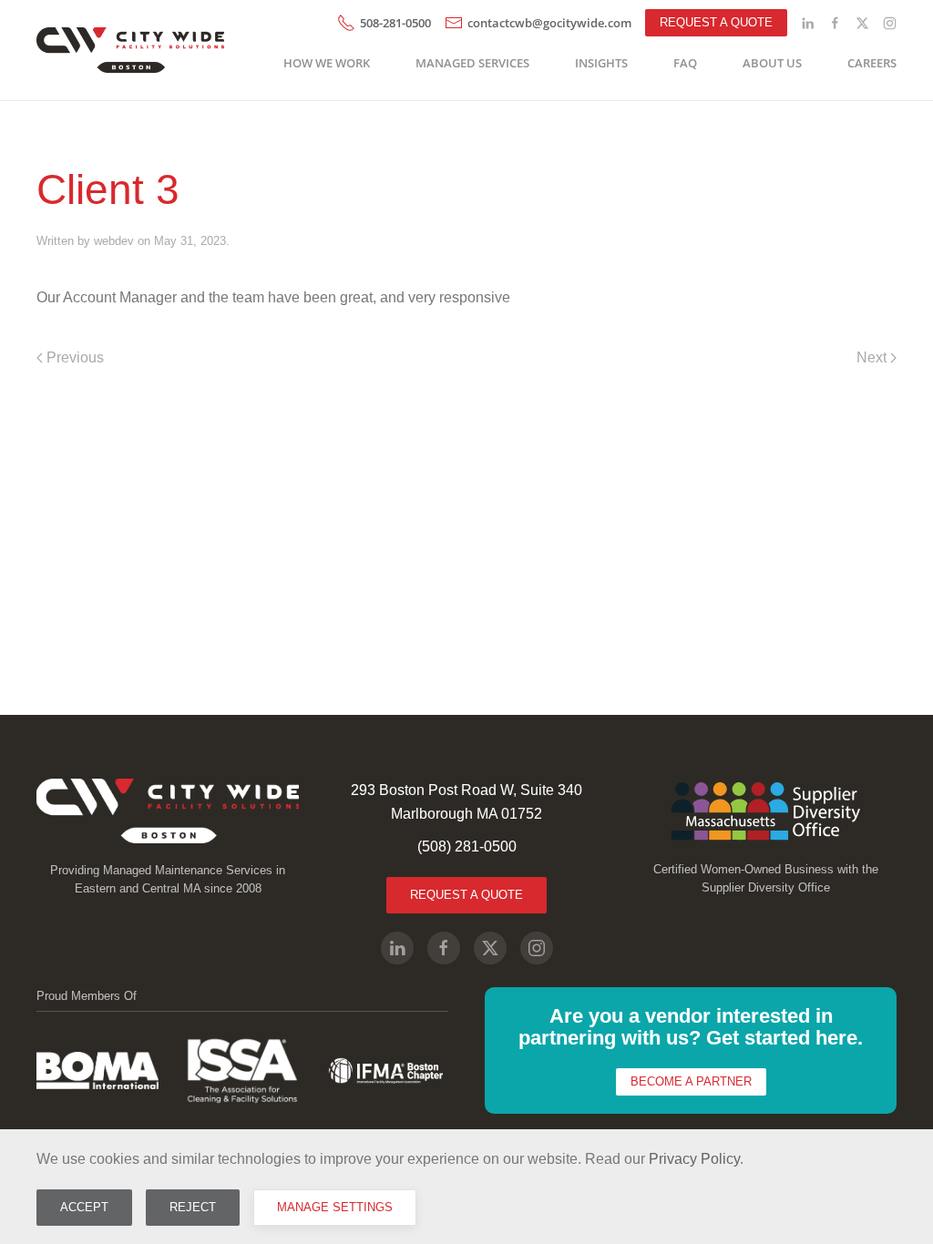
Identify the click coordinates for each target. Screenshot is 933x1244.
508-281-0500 (395, 23)
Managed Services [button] (472, 63)
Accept (84, 1207)
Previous (75, 357)
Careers (872, 63)
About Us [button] (772, 63)
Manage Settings (335, 1207)
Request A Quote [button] (716, 22)
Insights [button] (601, 63)
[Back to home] (133, 50)
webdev (114, 241)
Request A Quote (466, 895)
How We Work (326, 63)
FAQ (685, 63)
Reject (192, 1207)
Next (871, 357)
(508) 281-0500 (467, 846)
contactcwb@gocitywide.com (549, 23)
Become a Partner (691, 1081)
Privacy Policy (694, 1159)
